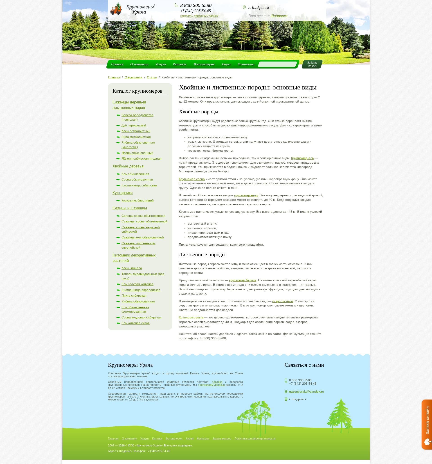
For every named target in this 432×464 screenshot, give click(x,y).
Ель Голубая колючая (137, 284)
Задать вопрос (221, 438)
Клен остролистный (136, 131)
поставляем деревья (211, 384)
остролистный (282, 301)
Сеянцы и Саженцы (129, 208)
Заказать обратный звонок (199, 16)
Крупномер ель (302, 158)
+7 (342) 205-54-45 (195, 11)
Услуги (160, 64)
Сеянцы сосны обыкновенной (143, 215)
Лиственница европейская (141, 290)
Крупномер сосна (192, 179)
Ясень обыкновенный (137, 153)
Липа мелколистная (136, 137)
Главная (117, 64)
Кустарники (122, 193)
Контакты (246, 64)
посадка (217, 382)
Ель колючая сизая (136, 323)
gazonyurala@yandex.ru (306, 391)
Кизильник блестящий (138, 200)
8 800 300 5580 (196, 5)
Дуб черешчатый (134, 125)
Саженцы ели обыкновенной (143, 237)
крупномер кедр (246, 195)
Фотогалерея (204, 64)
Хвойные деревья (128, 166)
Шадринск (279, 16)
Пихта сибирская (134, 295)
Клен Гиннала (132, 268)
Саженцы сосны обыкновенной (144, 221)
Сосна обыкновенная (137, 179)
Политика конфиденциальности (254, 438)
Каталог (179, 64)
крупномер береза (242, 280)
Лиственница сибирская (139, 185)
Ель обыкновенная (135, 174)
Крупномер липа (191, 317)
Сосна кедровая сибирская (142, 317)
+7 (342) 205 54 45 (303, 383)
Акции (226, 64)
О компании (139, 64)
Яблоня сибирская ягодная (142, 158)
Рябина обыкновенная (138, 301)
